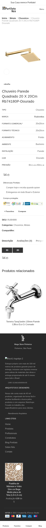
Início (4, 18)
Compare (22, 211)
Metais (13, 18)
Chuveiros (24, 18)
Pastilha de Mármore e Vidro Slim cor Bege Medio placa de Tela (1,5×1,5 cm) (14, 489)
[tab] (7, 241)
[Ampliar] (6, 71)
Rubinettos (39, 117)
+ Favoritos (9, 211)
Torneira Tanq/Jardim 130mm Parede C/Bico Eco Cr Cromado (23, 323)
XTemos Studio (33, 513)
